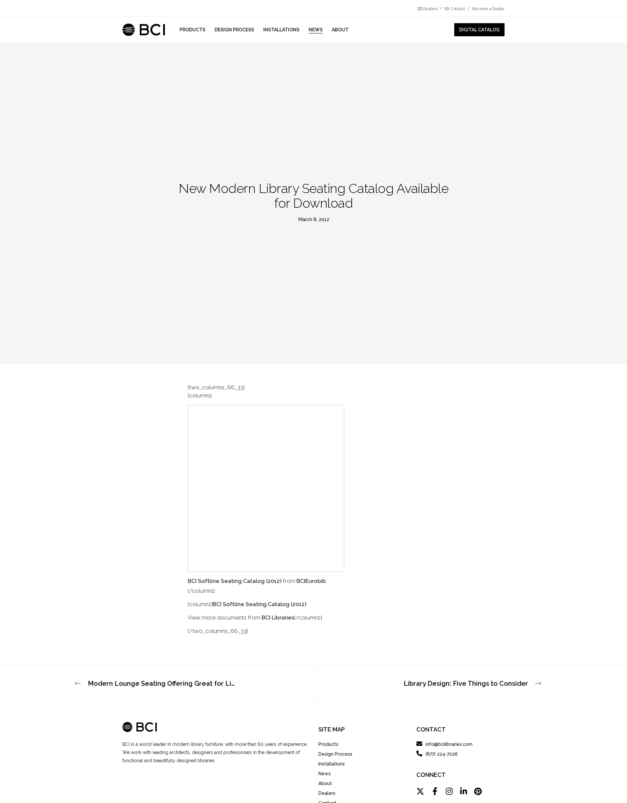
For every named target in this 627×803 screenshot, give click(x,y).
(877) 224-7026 (442, 754)
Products (328, 744)
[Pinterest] (478, 791)
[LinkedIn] (463, 791)
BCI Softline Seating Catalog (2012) (234, 581)
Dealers (430, 9)
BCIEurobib (311, 581)
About (325, 783)
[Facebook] (435, 791)
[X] (420, 791)
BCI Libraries (278, 617)
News (324, 773)
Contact (457, 9)
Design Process (335, 754)
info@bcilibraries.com (449, 744)
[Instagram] (449, 791)
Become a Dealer (488, 9)
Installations (331, 763)
